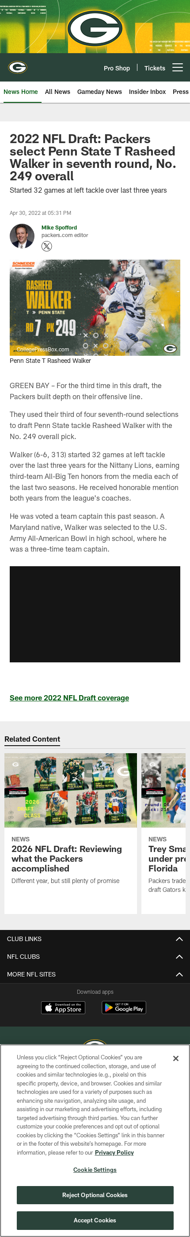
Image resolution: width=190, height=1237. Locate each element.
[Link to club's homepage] (17, 64)
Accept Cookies (95, 1220)
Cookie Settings (95, 1169)
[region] (95, 1140)
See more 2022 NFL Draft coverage (69, 697)
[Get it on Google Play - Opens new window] (124, 1012)
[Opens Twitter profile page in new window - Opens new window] (47, 246)
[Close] (176, 1058)
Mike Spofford (59, 227)
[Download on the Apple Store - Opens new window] (63, 1008)
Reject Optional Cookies (95, 1194)
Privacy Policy (114, 1152)
